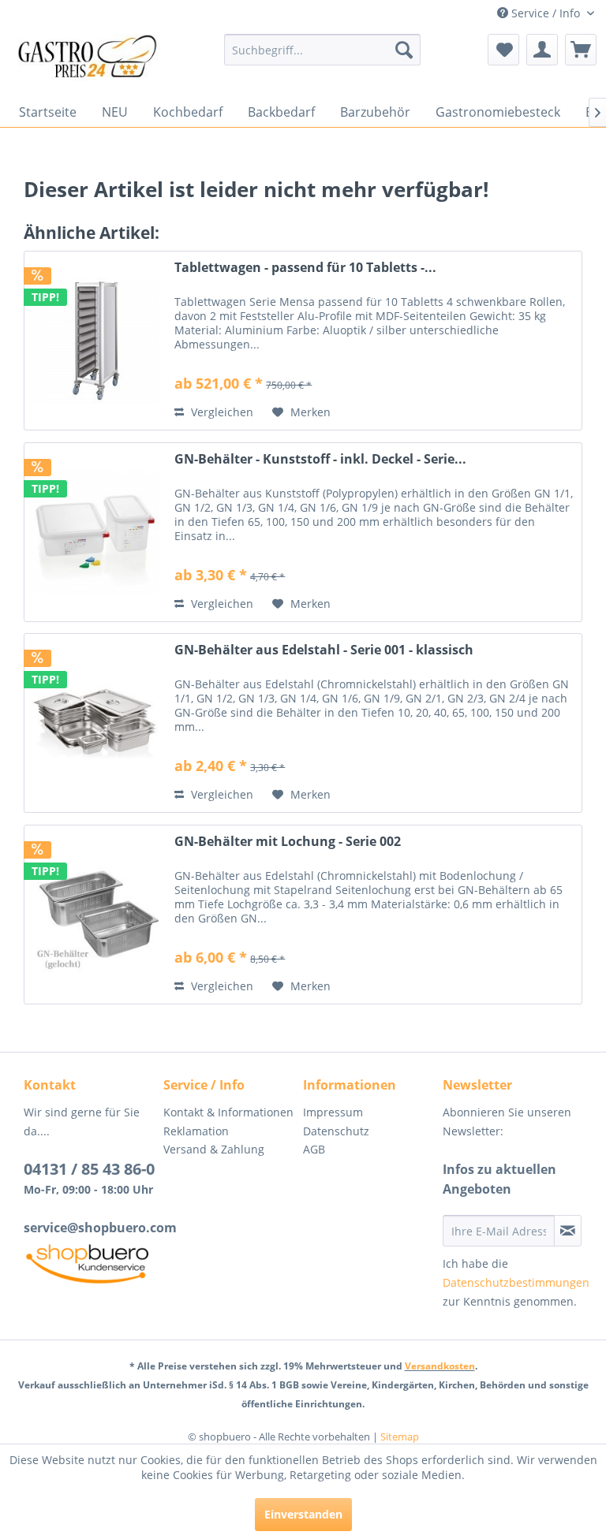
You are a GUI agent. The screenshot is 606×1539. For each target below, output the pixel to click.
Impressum (333, 1112)
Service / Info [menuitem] (545, 13)
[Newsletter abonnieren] (568, 1230)
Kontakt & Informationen (228, 1112)
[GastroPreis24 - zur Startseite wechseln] (91, 61)
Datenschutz (336, 1131)
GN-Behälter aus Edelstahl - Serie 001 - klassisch (323, 650)
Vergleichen (220, 411)
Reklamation (196, 1131)
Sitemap (399, 1436)
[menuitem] (322, 49)
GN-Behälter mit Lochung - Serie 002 (287, 841)
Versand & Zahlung (213, 1149)
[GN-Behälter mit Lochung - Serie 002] (95, 914)
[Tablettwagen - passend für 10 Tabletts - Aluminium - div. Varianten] (95, 340)
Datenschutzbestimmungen (516, 1282)
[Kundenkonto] (542, 49)
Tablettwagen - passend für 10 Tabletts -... (305, 267)
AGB (314, 1149)
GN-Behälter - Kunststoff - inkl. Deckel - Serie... (320, 459)
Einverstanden (303, 1514)
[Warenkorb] (581, 49)
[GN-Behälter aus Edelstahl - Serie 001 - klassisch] (95, 723)
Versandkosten (440, 1366)
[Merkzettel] (503, 49)
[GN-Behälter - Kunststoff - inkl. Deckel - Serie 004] (95, 532)
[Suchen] (404, 49)
